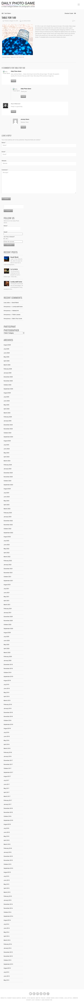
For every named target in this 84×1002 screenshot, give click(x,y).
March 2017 (7, 796)
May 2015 (6, 884)
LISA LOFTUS (68, 998)
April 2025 (6, 409)
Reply (13, 81)
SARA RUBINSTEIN (46, 1000)
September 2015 (8, 868)
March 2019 (7, 700)
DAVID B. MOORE (21, 998)
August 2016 (7, 824)
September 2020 (8, 628)
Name (4, 142)
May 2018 (6, 740)
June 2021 (7, 592)
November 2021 (8, 572)
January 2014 (7, 948)
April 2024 (6, 457)
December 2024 (8, 425)
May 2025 (6, 405)
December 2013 (8, 952)
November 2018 (8, 716)
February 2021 (8, 608)
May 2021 (6, 596)
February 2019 (8, 704)
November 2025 (8, 381)
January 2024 (7, 468)
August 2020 (7, 632)
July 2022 (6, 540)
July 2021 (6, 588)
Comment (5, 170)
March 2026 (7, 365)
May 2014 (6, 932)
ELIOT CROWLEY (36, 1000)
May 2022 (6, 548)
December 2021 (8, 568)
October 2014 (7, 912)
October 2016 (7, 816)
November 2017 (8, 764)
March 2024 (7, 461)
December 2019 (8, 664)
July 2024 (6, 445)
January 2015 (7, 900)
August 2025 (7, 393)
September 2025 (8, 389)
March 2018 (7, 748)
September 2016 (8, 820)
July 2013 (6, 972)
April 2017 (6, 792)
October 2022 (7, 528)
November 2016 (8, 812)
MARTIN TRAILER (40, 998)
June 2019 (7, 688)
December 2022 (8, 520)
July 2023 (6, 492)
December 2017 (8, 760)
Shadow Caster (69, 13)
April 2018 (6, 744)
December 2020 (8, 616)
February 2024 (8, 465)
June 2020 (7, 640)
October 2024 (7, 433)
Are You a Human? (9, 238)
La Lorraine (14, 269)
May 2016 (6, 836)
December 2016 (8, 808)
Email (4, 152)
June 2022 (7, 544)
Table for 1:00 (9, 17)
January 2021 (7, 612)
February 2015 (8, 896)
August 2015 (7, 872)
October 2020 (7, 624)
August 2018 (7, 728)
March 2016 (7, 844)
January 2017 (7, 804)
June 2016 (7, 832)
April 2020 (6, 648)
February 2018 (8, 752)
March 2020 (7, 652)
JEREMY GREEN (50, 998)
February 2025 (8, 417)
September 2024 (8, 437)
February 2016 (8, 848)
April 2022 (6, 552)
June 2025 (7, 401)
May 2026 (6, 357)
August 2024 (7, 441)
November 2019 (8, 668)
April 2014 (6, 936)
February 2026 (8, 369)
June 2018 (7, 736)
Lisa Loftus (7, 302)
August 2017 (7, 776)
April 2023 (6, 504)
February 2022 (8, 560)
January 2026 (7, 373)
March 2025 (7, 413)
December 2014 (8, 904)
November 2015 (8, 860)
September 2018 (8, 724)
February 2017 (8, 800)
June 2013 (7, 976)
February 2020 (8, 656)
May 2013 (6, 980)
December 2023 (8, 472)
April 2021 (6, 600)
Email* (5, 232)
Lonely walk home (16, 282)
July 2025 (6, 397)
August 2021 (7, 584)
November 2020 (8, 620)
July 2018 (6, 732)
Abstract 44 (15, 310)
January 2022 (7, 564)
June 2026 (7, 353)
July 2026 (6, 349)
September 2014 (8, 916)
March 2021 (7, 604)
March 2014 (7, 940)
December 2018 (8, 712)
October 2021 (7, 576)
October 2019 (7, 672)
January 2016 (7, 852)
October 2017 (7, 768)
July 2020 (6, 636)
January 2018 (7, 756)
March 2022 (7, 556)
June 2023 (7, 496)
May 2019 (6, 692)
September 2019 (8, 676)
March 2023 (7, 508)
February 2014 (8, 944)
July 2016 (6, 828)
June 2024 (7, 449)
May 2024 (6, 453)
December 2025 (8, 377)
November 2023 (8, 476)
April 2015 (6, 888)
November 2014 (8, 908)
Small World (14, 257)
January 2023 (7, 516)
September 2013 (8, 964)
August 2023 (7, 488)
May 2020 (6, 644)
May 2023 (6, 500)
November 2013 (8, 956)
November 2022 (8, 524)
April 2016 (6, 840)
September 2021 (8, 580)
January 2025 (7, 421)
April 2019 (6, 696)
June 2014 (7, 928)
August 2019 (7, 680)
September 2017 (8, 772)
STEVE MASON (31, 998)
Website (4, 161)
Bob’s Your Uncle (17, 318)
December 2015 (8, 856)
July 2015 (6, 876)
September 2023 (8, 484)
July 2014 (6, 924)
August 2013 (7, 968)
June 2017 (7, 784)
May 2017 (6, 788)
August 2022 (7, 536)
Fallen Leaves (16, 314)
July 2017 (6, 780)
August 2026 (7, 345)
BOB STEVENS (59, 998)
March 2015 (7, 892)
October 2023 (7, 480)
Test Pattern (7, 13)
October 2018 (7, 720)
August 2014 (7, 920)
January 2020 (7, 660)
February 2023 (8, 512)
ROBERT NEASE (11, 998)
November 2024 (8, 429)
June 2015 (7, 880)
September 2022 (8, 532)
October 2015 (7, 864)
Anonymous (7, 306)
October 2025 (7, 385)
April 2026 (6, 361)
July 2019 (6, 684)
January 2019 (7, 708)
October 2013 (7, 960)
